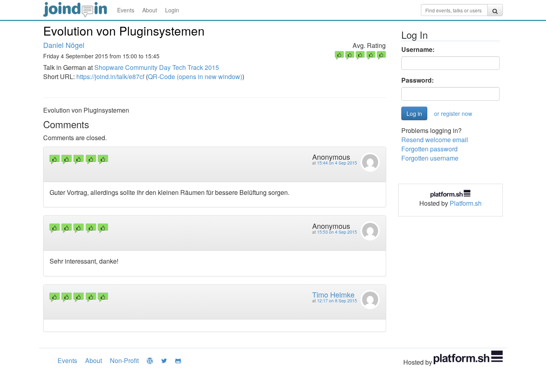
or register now (453, 113)
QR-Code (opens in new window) (195, 76)
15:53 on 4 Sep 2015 (337, 232)
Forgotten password (429, 148)
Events (125, 10)
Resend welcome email (434, 139)
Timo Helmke (333, 294)
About (149, 10)
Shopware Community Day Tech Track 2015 (156, 67)
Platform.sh (466, 203)
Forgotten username (429, 158)
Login (172, 10)
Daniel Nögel (63, 45)
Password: (417, 80)
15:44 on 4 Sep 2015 (337, 163)
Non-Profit (124, 360)
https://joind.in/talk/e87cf (110, 76)
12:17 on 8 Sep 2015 (337, 301)
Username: (417, 49)
